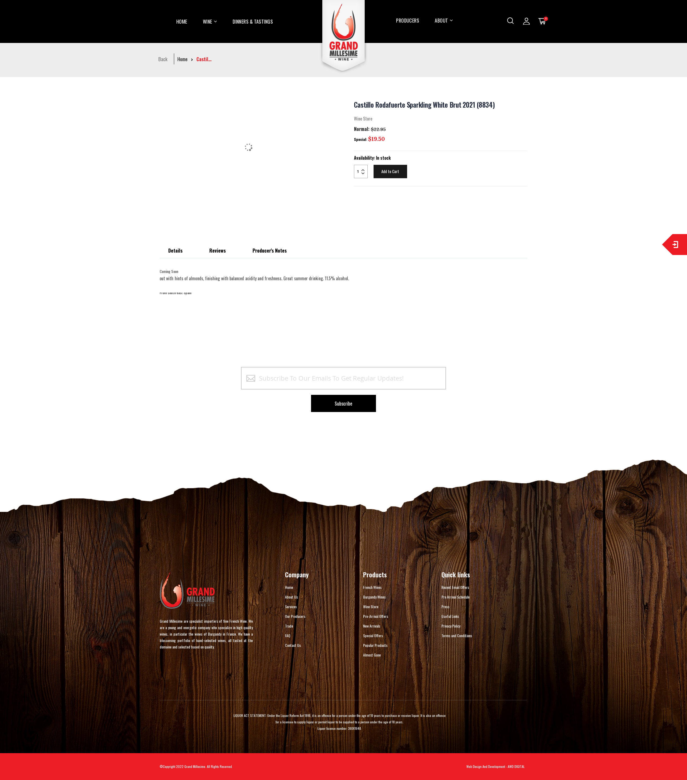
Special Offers (373, 635)
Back (162, 59)
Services (291, 606)
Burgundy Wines (374, 597)
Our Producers (295, 616)
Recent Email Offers (455, 587)
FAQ (287, 635)
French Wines (372, 587)
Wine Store (370, 606)
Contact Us (293, 645)
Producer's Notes (270, 250)
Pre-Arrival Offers (375, 616)
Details (175, 250)
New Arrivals (371, 626)
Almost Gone (372, 655)
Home (182, 59)
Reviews (217, 250)
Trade (289, 626)
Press (445, 606)
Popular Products (375, 645)
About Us (291, 597)
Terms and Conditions (456, 635)
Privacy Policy (450, 626)
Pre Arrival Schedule (455, 597)
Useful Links (450, 616)
